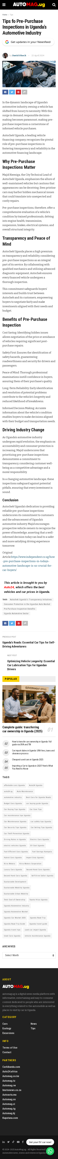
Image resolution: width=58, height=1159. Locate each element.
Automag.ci (8, 1104)
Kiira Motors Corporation (30, 864)
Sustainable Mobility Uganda (16, 888)
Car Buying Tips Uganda (14, 809)
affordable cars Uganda (14, 785)
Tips (11, 15)
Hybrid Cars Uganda (13, 858)
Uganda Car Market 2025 (15, 918)
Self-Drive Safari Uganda (42, 876)
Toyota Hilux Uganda (38, 900)
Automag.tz (8, 1080)
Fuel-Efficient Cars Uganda (16, 852)
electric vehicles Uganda (15, 846)
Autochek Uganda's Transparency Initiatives (31, 599)
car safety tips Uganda (41, 822)
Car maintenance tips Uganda (17, 815)
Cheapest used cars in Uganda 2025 (27, 759)
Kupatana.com (10, 1117)
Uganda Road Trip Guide (14, 924)
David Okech (19, 55)
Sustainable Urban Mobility (16, 894)
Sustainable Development (15, 882)
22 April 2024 (38, 55)
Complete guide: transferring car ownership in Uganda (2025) (22, 729)
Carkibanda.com (11, 1066)
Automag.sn (9, 1099)
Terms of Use (9, 1047)
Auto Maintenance (25, 791)
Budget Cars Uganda (13, 803)
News (34, 1023)
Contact (6, 1052)
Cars (5, 1023)
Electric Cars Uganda (39, 839)
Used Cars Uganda (12, 936)
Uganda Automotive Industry (16, 906)
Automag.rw (9, 1085)
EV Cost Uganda (37, 846)
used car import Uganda (35, 930)
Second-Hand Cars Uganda (38, 870)
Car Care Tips (36, 809)
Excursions (8, 1033)
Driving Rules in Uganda (15, 839)
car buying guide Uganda (37, 803)
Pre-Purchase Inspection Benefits (19, 609)
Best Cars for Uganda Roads (38, 797)
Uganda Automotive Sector (16, 613)
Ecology (6, 1028)
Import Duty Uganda (35, 858)
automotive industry (13, 797)
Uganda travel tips (12, 930)
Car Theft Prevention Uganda (16, 834)
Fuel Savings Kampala (42, 852)
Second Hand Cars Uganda (15, 876)
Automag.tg (8, 1108)
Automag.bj (8, 1113)
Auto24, (9, 587)
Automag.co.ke (10, 1076)
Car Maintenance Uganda (15, 822)
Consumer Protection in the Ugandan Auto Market (27, 604)
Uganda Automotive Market (16, 912)
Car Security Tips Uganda (15, 827)
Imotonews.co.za (11, 1090)
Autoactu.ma (9, 1094)
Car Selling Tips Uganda (41, 827)
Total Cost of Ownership (14, 900)
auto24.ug (8, 791)
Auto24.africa (9, 1071)
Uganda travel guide (38, 924)
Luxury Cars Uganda (13, 870)
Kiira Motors (9, 864)
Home (4, 15)
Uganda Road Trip (37, 918)
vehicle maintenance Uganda (37, 936)
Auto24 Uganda (35, 785)
